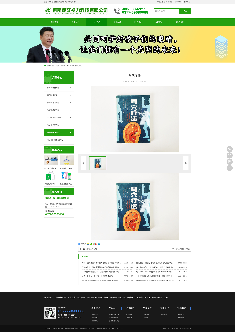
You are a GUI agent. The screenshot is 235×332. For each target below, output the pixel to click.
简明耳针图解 (184, 249)
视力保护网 (128, 297)
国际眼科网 (92, 297)
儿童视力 (72, 297)
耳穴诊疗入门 (92, 249)
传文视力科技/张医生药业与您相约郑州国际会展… (101, 280)
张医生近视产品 (53, 88)
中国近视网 (103, 297)
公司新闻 (129, 314)
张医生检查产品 (53, 110)
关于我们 (75, 22)
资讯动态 (117, 22)
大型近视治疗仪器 (54, 118)
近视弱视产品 (60, 297)
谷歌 (169, 2)
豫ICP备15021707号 (116, 328)
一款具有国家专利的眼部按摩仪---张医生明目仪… (155, 276)
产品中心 (96, 22)
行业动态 (129, 318)
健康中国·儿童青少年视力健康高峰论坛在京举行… (155, 263)
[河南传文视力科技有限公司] (77, 10)
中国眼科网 (157, 297)
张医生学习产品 (76, 66)
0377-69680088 (230, 149)
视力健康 (81, 297)
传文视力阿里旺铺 (143, 297)
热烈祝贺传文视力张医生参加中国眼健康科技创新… (156, 280)
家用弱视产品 (52, 95)
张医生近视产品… (115, 314)
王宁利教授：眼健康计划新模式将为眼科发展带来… (101, 267)
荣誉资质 (95, 318)
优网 (166, 297)
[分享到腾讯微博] (99, 244)
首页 (57, 66)
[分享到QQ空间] (88, 244)
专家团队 (95, 321)
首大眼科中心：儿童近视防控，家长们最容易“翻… (155, 267)
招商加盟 (181, 318)
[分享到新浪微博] (96, 244)
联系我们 (187, 2)
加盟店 (146, 318)
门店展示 (138, 22)
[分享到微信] (91, 244)
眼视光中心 (147, 314)
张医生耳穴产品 (53, 103)
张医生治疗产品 (53, 125)
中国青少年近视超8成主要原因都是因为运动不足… (101, 272)
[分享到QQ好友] (94, 244)
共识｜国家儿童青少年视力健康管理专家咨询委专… (101, 263)
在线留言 (181, 314)
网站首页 (55, 22)
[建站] (177, 328)
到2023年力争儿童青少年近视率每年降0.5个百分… (155, 272)
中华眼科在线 (116, 297)
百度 (165, 2)
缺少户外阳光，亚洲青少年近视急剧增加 (97, 276)
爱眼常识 (159, 22)
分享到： (83, 244)
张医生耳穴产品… (115, 321)
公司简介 (95, 314)
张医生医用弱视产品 (55, 140)
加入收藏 (178, 2)
